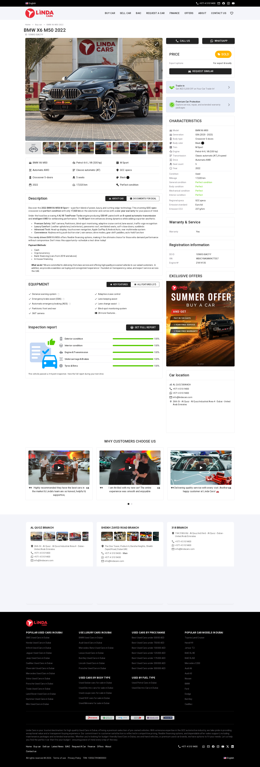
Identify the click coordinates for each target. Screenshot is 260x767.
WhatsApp (221, 40)
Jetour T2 (190, 648)
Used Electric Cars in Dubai (145, 688)
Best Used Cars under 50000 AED (148, 637)
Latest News (58, 746)
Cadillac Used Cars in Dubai (39, 663)
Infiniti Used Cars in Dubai (38, 648)
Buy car (110, 13)
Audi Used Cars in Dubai (90, 643)
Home (28, 25)
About (202, 13)
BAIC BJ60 (190, 658)
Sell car (125, 13)
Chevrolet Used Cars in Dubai (40, 668)
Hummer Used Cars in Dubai (39, 699)
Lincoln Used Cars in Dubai (92, 663)
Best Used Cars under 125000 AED (149, 653)
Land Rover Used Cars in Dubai (41, 694)
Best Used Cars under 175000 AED (149, 658)
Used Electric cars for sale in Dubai (96, 688)
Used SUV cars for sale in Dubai (94, 698)
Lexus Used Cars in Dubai (91, 653)
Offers (188, 13)
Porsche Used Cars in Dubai (39, 683)
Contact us (218, 13)
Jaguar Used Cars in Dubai (39, 653)
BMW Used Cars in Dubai (91, 637)
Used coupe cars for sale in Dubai (95, 693)
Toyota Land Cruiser (195, 637)
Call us (185, 40)
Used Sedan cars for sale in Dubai (95, 683)
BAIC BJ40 (190, 653)
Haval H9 (189, 643)
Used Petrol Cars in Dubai (144, 683)
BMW (187, 683)
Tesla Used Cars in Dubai (38, 689)
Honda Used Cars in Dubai (38, 643)
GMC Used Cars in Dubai (37, 637)
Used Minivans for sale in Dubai (94, 703)
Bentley (188, 699)
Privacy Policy (74, 758)
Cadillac (188, 704)
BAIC (138, 13)
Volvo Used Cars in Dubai (38, 678)
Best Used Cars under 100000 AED (149, 648)
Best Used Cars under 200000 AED (149, 663)
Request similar (203, 71)
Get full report (145, 327)
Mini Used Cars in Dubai (37, 704)
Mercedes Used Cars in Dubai (40, 673)
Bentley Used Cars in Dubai (92, 658)
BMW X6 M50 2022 (55, 25)
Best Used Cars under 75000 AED (148, 643)
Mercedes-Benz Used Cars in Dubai (96, 648)
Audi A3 (188, 673)
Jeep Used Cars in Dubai (38, 658)
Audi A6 (188, 668)
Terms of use (59, 758)
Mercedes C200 (192, 663)
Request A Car (155, 13)
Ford (187, 689)
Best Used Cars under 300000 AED (149, 668)
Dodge (188, 694)
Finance (175, 13)
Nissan (188, 678)
